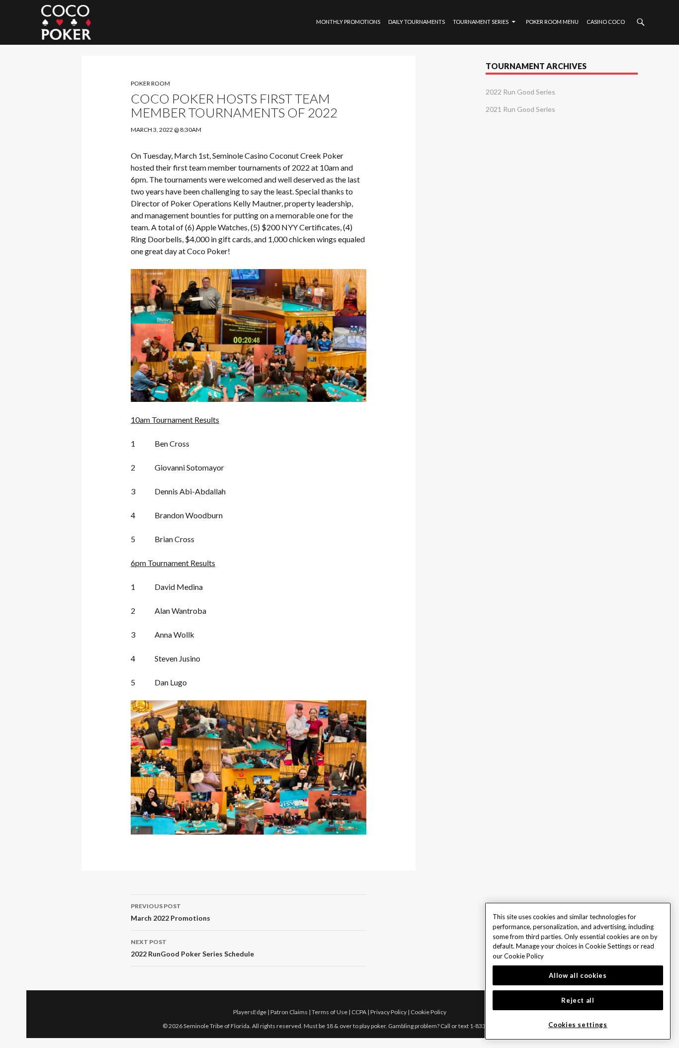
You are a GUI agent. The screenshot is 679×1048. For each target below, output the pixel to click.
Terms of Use (329, 1012)
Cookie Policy (428, 1012)
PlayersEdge (249, 1012)
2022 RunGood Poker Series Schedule (192, 948)
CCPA (358, 1012)
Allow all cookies (577, 975)
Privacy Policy (388, 1012)
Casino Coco (606, 21)
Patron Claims (289, 1012)
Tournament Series (481, 21)
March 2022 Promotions (170, 912)
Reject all (577, 1000)
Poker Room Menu (552, 21)
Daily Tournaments (416, 21)
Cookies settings (577, 1025)
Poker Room (150, 83)
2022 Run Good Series (520, 92)
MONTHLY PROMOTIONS (348, 21)
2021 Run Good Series (520, 109)
